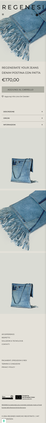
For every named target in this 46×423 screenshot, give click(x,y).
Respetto (6, 338)
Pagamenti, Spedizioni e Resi (14, 360)
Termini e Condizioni (11, 364)
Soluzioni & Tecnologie (12, 341)
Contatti (6, 344)
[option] (23, 31)
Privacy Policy (8, 367)
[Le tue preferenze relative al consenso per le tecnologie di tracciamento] (4, 421)
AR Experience (8, 334)
